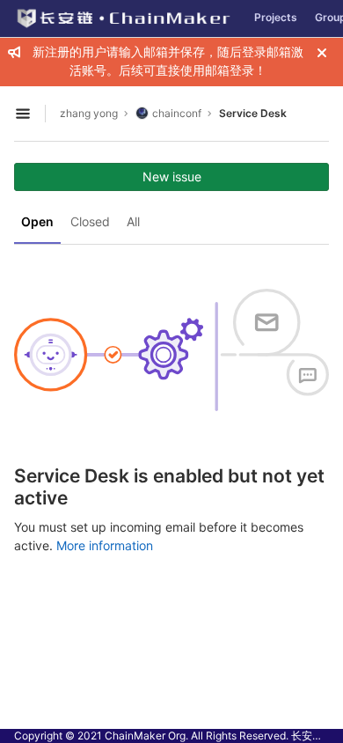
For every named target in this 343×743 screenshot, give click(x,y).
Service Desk (253, 113)
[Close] (322, 53)
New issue (171, 176)
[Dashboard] (122, 18)
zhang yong (89, 113)
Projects (275, 17)
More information (104, 545)
